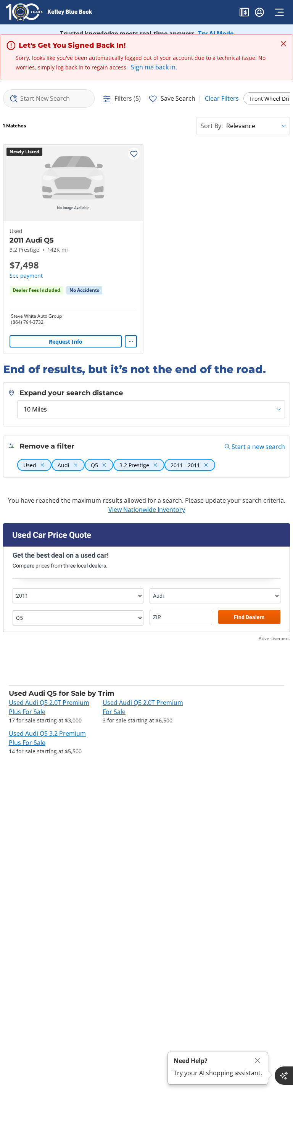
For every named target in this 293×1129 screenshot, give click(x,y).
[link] (84, 290)
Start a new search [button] (258, 446)
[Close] (257, 1060)
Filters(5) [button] (127, 98)
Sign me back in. (154, 67)
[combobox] (49, 98)
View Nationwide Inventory (146, 509)
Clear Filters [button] (222, 98)
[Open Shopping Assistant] (284, 1075)
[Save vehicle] (134, 154)
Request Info (65, 341)
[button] (244, 13)
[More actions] (131, 341)
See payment (26, 275)
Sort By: (212, 126)
